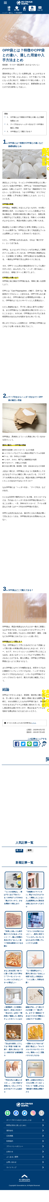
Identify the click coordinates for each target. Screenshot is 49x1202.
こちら (34, 723)
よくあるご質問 (12, 1157)
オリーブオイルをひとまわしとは (18, 1120)
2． (8, 124)
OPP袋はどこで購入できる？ (21, 131)
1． (8, 117)
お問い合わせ (11, 1162)
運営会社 (9, 1130)
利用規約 (9, 1141)
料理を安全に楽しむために (16, 1125)
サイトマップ (11, 1167)
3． (8, 131)
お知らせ (9, 1152)
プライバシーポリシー (14, 1146)
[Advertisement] (24, 791)
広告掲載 (9, 1136)
